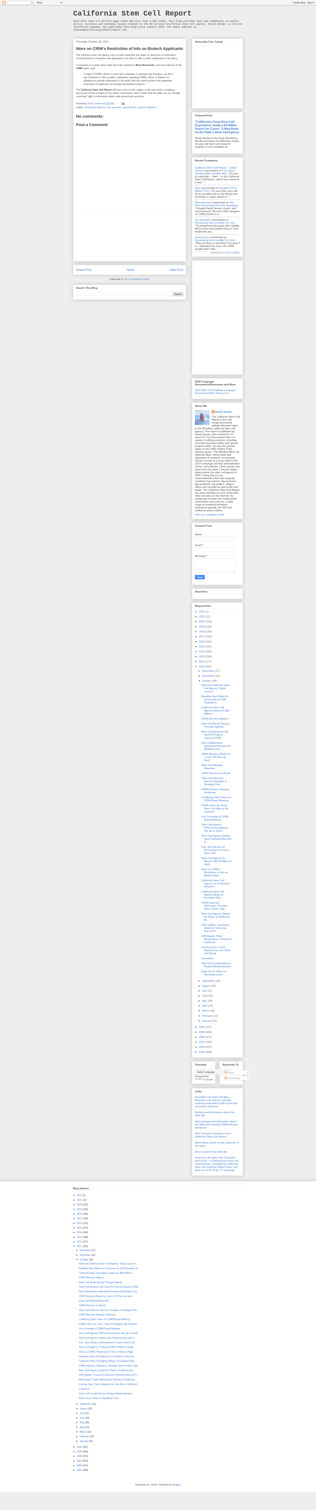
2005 (202, 1052)
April (205, 1005)
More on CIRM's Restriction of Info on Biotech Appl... (214, 872)
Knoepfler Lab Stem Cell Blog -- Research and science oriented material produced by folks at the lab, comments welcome (216, 1102)
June (205, 995)
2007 (202, 1041)
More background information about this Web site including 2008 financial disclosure (216, 1124)
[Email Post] (122, 103)
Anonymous (202, 237)
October (207, 680)
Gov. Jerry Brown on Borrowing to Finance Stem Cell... (215, 850)
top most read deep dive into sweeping (216, 204)
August (206, 985)
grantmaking (129, 107)
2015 (202, 646)
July (204, 990)
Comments (233, 1078)
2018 (202, 631)
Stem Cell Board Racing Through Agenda (215, 725)
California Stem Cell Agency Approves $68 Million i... (215, 710)
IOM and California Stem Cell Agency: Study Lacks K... (215, 688)
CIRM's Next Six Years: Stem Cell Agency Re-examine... (215, 808)
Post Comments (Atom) (137, 279)
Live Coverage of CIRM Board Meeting (214, 818)
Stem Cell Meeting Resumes (212, 767)
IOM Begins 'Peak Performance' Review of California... (216, 939)
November (208, 675)
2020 (202, 621)
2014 (202, 651)
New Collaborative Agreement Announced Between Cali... (216, 745)
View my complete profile (209, 514)
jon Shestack (202, 219)
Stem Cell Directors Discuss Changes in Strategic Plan (214, 781)
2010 (202, 1026)
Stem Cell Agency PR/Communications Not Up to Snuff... (214, 827)
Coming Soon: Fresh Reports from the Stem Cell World (215, 950)
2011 (202, 666)
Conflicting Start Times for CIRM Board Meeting (216, 799)
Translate (207, 1079)
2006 (202, 1046)
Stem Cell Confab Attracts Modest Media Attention (216, 965)
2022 (202, 611)
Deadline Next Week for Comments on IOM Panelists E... (215, 699)
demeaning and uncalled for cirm (215, 222)
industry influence (147, 107)
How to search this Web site (211, 1151)
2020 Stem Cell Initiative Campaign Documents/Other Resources (215, 392)
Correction (207, 958)
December (208, 670)
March (206, 1010)
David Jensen (223, 411)
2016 (202, 641)
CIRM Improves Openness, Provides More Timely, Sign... (214, 905)
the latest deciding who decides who (215, 172)
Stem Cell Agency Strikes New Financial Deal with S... (216, 838)
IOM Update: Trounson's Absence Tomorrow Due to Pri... (215, 927)
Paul (197, 187)
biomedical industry (94, 107)
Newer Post (83, 269)
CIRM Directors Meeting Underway (215, 791)
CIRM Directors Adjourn (215, 718)
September (209, 980)
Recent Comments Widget (229, 253)
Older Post (176, 269)
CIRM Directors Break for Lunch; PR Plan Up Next (215, 757)
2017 (202, 636)
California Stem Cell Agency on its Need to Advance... (215, 883)
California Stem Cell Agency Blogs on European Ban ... (212, 894)
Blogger (176, 1484)
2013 (202, 656)
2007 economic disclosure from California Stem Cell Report (213, 1135)
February (207, 1015)
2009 (202, 1032)
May (205, 1000)
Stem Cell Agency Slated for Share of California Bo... (215, 916)
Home (130, 269)
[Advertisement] (129, 235)
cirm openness (114, 107)
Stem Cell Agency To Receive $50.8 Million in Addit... (216, 861)
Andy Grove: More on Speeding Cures (213, 973)
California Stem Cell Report (132, 14)
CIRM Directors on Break (215, 773)
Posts (230, 1072)
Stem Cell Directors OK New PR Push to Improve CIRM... (214, 734)
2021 (202, 616)
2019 (202, 626)
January (207, 1020)
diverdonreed (203, 202)
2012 (202, 661)
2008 (202, 1037)
